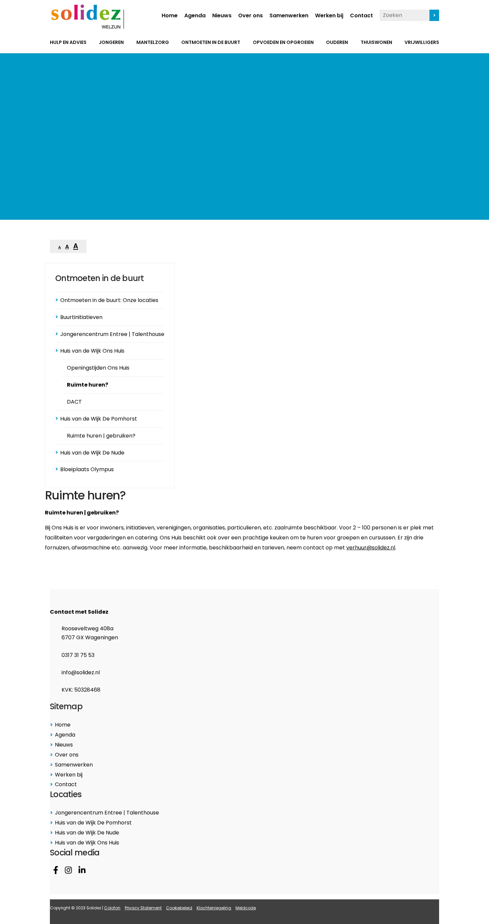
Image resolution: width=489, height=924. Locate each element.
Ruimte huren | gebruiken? (101, 436)
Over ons (250, 16)
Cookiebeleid (179, 908)
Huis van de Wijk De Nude (92, 453)
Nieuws (222, 16)
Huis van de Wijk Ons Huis (92, 351)
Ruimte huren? (87, 385)
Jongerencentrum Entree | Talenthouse (112, 334)
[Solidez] (87, 16)
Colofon (112, 908)
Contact (361, 16)
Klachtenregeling (214, 908)
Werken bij (329, 16)
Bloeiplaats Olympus (87, 469)
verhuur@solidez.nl (370, 547)
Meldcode (246, 908)
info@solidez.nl (81, 672)
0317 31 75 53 (78, 655)
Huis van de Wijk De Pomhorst (98, 419)
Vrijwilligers (422, 43)
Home (170, 16)
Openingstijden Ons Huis (98, 368)
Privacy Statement (143, 908)
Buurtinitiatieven (81, 317)
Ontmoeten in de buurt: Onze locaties (109, 300)
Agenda (195, 16)
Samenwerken (288, 16)
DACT (74, 402)
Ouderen (337, 43)
